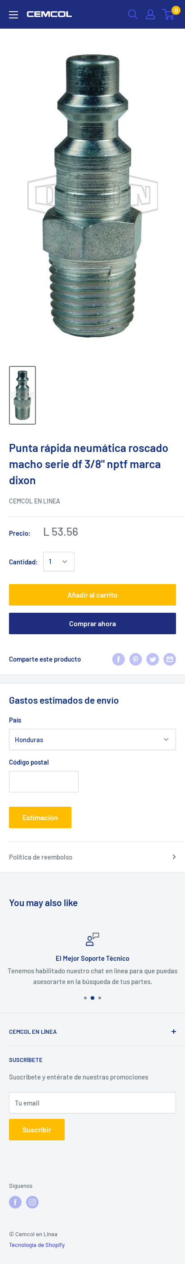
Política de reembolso (40, 857)
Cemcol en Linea (34, 501)
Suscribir (36, 1129)
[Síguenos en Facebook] (15, 1202)
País (15, 720)
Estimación (40, 817)
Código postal (29, 762)
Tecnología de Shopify (37, 1244)
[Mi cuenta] (150, 14)
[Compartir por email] (169, 659)
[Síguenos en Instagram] (32, 1202)
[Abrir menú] (13, 14)
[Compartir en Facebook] (118, 659)
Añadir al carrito (92, 594)
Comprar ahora (92, 623)
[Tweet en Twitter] (152, 659)
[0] (168, 14)
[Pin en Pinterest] (135, 659)
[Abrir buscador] (133, 14)
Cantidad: (23, 562)
